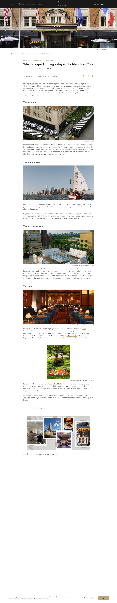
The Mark (34, 84)
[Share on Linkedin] (83, 76)
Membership (20, 4)
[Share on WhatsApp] (93, 76)
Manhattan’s (45, 145)
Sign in (103, 4)
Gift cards (28, 4)
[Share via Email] (89, 76)
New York (72, 271)
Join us (96, 4)
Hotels (13, 4)
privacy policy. (47, 599)
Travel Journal (14, 53)
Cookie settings (89, 598)
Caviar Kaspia (72, 336)
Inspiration (22, 53)
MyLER (34, 4)
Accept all (103, 598)
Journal (40, 4)
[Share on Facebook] (86, 76)
